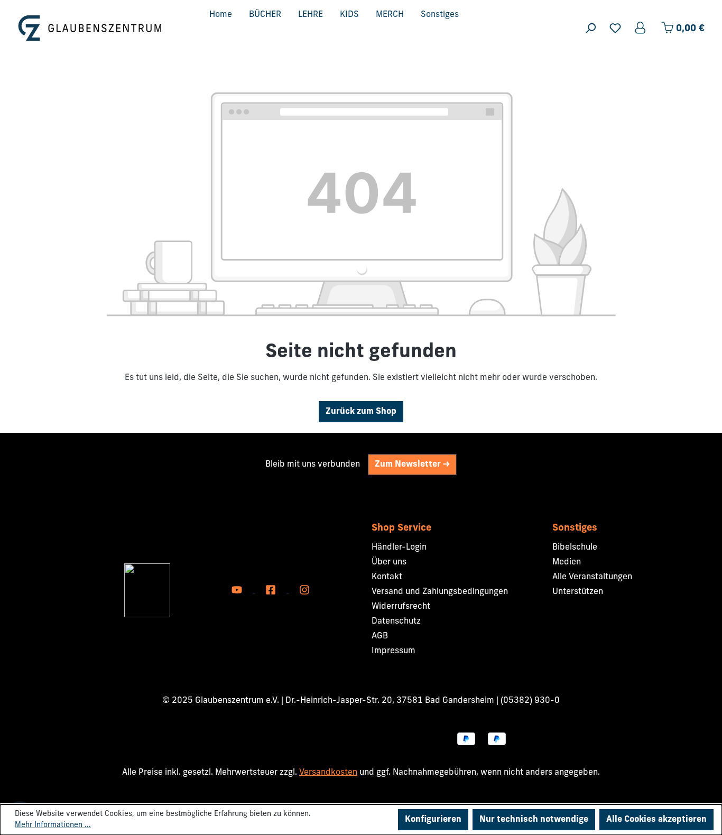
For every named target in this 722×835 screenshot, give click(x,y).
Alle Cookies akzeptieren (656, 819)
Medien (566, 562)
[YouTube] (238, 590)
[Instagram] (304, 590)
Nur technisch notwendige (533, 819)
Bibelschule (574, 547)
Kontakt (387, 577)
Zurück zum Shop (361, 411)
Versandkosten (328, 772)
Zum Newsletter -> (412, 464)
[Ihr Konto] (641, 28)
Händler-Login (399, 547)
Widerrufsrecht (401, 606)
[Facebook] (272, 590)
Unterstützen (577, 592)
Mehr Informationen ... (53, 825)
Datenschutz (396, 621)
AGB (380, 636)
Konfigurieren (433, 819)
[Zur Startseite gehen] (90, 28)
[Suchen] (590, 28)
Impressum (393, 651)
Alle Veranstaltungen (592, 577)
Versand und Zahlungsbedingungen (440, 592)
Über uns (389, 562)
